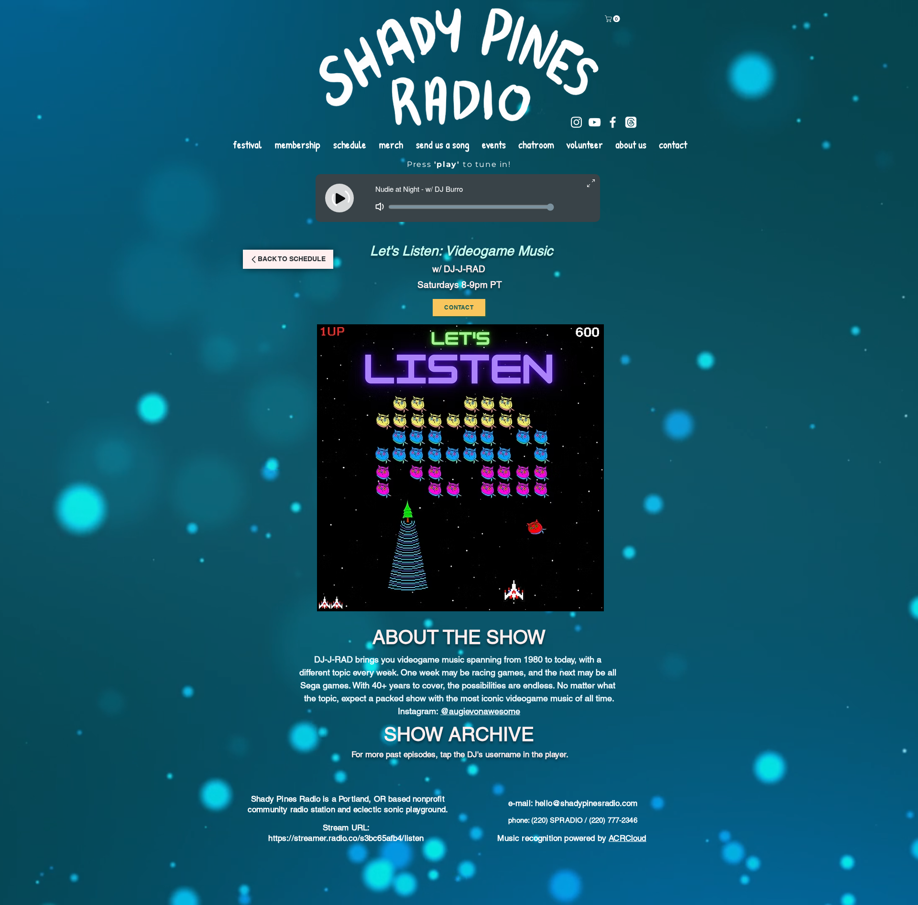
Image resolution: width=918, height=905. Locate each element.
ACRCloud (627, 897)
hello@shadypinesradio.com (586, 862)
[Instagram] (576, 122)
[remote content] (458, 796)
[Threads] (630, 122)
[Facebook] (612, 122)
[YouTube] (594, 122)
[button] (613, 18)
